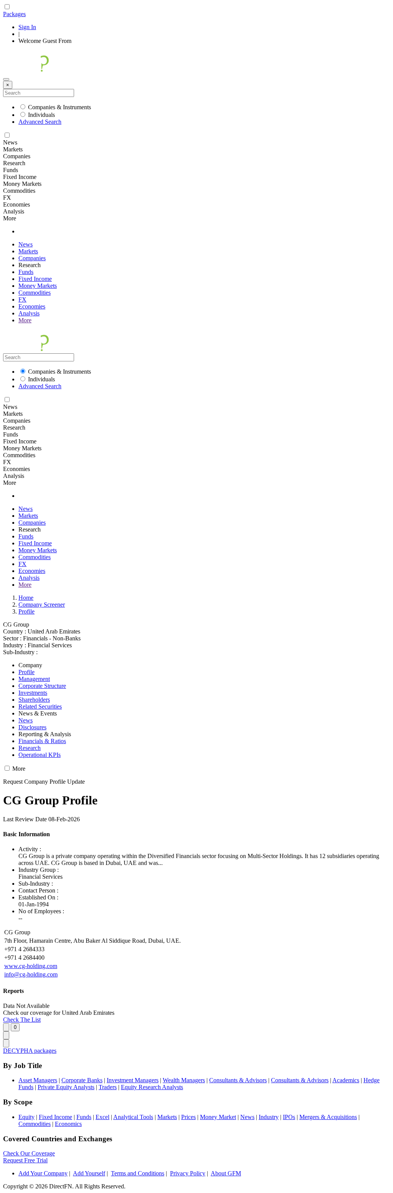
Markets (28, 251)
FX (22, 299)
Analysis (29, 313)
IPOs (289, 1117)
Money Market (218, 1117)
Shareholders (34, 699)
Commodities (34, 292)
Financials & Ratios (42, 741)
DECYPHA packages (29, 1050)
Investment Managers (133, 1080)
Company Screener (41, 604)
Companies (32, 258)
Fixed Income (35, 279)
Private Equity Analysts (66, 1087)
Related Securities (40, 706)
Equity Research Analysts (152, 1087)
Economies (31, 306)
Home (25, 597)
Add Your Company (43, 1173)
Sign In (27, 27)
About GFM (226, 1173)
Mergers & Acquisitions (328, 1117)
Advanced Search (39, 121)
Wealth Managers (184, 1080)
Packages (14, 14)
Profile (26, 611)
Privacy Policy (187, 1173)
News (25, 244)
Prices (188, 1117)
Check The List (22, 1019)
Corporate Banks (81, 1080)
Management (34, 679)
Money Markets (37, 285)
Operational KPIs (39, 755)
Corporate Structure (42, 686)
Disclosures (32, 727)
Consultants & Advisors (238, 1080)
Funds (25, 272)
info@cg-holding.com (31, 974)
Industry (269, 1117)
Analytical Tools (133, 1117)
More (24, 320)
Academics (345, 1080)
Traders (108, 1087)
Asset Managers (37, 1080)
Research (29, 748)
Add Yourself (89, 1173)
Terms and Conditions (137, 1173)
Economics (68, 1124)
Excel (102, 1117)
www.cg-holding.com (30, 966)
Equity (26, 1117)
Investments (32, 692)
